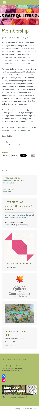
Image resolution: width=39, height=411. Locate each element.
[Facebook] (4, 376)
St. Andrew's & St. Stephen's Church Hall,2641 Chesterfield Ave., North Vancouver (19, 217)
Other (5, 170)
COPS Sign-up (9, 190)
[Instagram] (4, 380)
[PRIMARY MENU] (4, 2)
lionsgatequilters (24, 38)
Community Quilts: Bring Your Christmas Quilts (13, 180)
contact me (25, 130)
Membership (15, 31)
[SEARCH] (34, 2)
